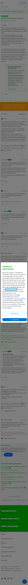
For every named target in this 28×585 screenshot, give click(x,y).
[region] (14, 292)
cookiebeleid (8, 298)
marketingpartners (11, 289)
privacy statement (20, 298)
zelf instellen (8, 308)
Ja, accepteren (14, 319)
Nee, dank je (14, 313)
